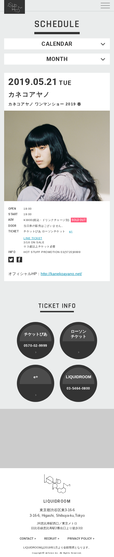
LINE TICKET (33, 238)
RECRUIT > (51, 538)
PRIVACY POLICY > (81, 538)
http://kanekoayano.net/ (61, 273)
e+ (71, 231)
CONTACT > (28, 538)
